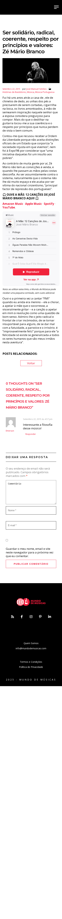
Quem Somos (31, 643)
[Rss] (12, 616)
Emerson (10, 430)
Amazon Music (12, 204)
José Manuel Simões (36, 88)
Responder (30, 434)
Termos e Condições (31, 661)
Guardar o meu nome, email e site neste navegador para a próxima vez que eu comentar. (29, 552)
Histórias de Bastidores (14, 92)
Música (30, 92)
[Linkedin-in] (49, 616)
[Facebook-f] (21, 616)
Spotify (49, 204)
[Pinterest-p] (40, 616)
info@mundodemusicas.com (31, 648)
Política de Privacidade (31, 667)
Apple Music (33, 204)
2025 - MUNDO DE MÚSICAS (31, 679)
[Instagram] (31, 616)
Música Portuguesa (44, 92)
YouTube (8, 207)
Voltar (31, 363)
